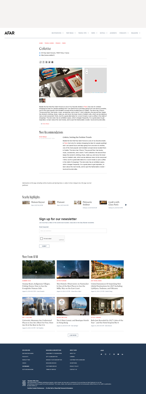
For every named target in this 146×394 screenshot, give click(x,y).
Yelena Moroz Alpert (76, 291)
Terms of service (51, 369)
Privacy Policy (74, 366)
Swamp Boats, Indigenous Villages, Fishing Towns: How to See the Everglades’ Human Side (36, 285)
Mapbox (105, 92)
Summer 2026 (26, 280)
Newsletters (26, 359)
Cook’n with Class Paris (114, 203)
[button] (96, 80)
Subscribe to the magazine (54, 353)
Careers (72, 356)
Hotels (102, 33)
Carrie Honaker (40, 291)
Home (41, 43)
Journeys (113, 33)
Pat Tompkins (39, 328)
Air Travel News (96, 280)
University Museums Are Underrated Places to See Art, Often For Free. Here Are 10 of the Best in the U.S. (37, 322)
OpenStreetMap (97, 92)
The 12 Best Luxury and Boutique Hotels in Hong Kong (73, 321)
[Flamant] (51, 202)
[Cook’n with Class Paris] (103, 202)
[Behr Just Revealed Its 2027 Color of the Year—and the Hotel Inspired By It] (107, 306)
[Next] (126, 205)
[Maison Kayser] (26, 202)
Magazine (134, 33)
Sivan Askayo (43, 136)
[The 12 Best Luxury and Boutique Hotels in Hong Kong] (73, 306)
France (58, 43)
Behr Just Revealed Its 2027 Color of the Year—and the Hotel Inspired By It (107, 321)
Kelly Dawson (108, 325)
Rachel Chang (108, 291)
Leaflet (93, 92)
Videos (24, 363)
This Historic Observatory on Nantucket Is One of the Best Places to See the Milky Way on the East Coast (73, 285)
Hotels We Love (62, 317)
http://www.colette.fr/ (48, 55)
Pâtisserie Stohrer (87, 203)
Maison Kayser (38, 202)
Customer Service (51, 366)
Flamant (61, 202)
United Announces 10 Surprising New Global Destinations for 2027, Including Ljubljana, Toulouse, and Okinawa (106, 285)
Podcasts (123, 33)
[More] (75, 33)
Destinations (56, 33)
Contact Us (73, 369)
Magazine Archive (51, 363)
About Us (72, 353)
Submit (44, 246)
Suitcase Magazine (27, 369)
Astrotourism (61, 280)
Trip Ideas (70, 33)
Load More (73, 335)
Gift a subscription (51, 356)
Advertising (73, 363)
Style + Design (96, 317)
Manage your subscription (54, 359)
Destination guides (27, 353)
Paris (64, 43)
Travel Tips (82, 33)
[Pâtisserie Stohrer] (77, 202)
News (93, 33)
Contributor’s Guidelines (77, 359)
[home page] (9, 32)
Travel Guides (49, 43)
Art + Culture (27, 317)
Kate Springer (74, 325)
